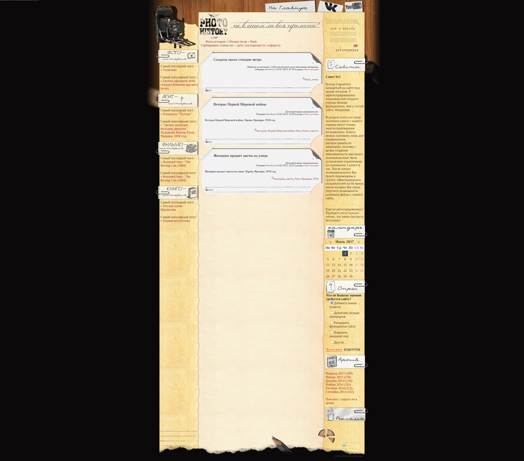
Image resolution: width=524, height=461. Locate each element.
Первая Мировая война (281, 130)
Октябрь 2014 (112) (339, 388)
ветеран (262, 130)
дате (240, 45)
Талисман (170, 70)
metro (315, 79)
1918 (315, 178)
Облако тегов (237, 41)
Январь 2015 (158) (338, 377)
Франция (306, 178)
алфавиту (274, 45)
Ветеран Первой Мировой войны (239, 104)
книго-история (350, 117)
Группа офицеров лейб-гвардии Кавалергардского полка (179, 84)
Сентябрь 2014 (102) (340, 392)
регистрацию (349, 213)
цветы (290, 178)
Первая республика (176, 220)
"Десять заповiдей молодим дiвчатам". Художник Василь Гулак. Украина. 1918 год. (177, 130)
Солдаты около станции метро (237, 59)
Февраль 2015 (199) (339, 373)
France (305, 130)
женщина (280, 178)
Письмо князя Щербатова (171, 207)
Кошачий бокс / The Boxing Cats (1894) (175, 163)
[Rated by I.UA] (351, 448)
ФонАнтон (270, 69)
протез (314, 130)
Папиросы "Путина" (177, 114)
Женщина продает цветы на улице (240, 155)
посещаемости (255, 45)
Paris (308, 79)
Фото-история (215, 41)
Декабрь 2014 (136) (339, 380)
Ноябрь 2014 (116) (338, 384)
